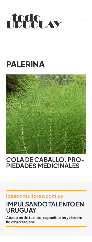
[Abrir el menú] (83, 21)
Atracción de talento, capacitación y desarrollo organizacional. (45, 219)
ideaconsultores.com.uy (34, 196)
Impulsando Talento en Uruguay (45, 207)
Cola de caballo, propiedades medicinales (45, 162)
